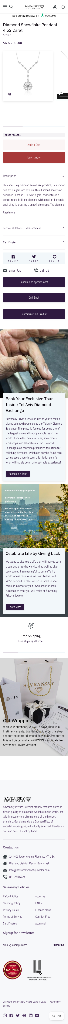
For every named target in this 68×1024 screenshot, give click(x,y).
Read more (9, 212)
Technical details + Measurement (22, 228)
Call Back (34, 298)
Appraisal (40, 923)
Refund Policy (10, 896)
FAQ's (38, 903)
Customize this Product (34, 314)
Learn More (15, 607)
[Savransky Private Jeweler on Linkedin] (30, 1015)
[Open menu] (5, 7)
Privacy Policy (11, 910)
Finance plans (43, 910)
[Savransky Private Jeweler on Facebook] (11, 1015)
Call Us (44, 270)
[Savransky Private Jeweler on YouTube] (37, 1015)
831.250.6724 (17, 877)
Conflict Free (42, 917)
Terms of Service (12, 917)
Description (9, 176)
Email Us (14, 270)
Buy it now (34, 157)
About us (40, 896)
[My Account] (55, 6)
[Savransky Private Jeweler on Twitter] (18, 1015)
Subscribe (58, 945)
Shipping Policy (11, 903)
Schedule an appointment (34, 282)
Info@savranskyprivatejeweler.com (29, 870)
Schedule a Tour (18, 474)
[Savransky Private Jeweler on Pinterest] (24, 1015)
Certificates (13, 135)
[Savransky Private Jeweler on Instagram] (5, 1015)
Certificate (9, 242)
